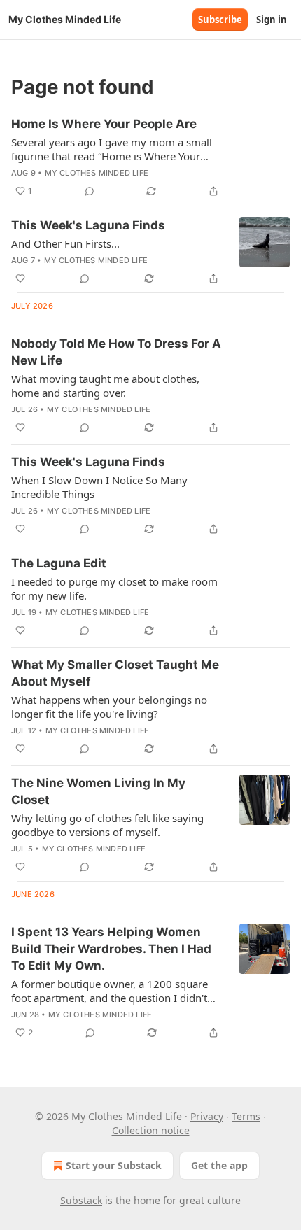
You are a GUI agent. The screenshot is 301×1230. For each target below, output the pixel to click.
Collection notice (151, 1130)
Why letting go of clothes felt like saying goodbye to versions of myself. (107, 825)
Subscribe (220, 19)
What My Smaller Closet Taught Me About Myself (115, 673)
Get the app (219, 1165)
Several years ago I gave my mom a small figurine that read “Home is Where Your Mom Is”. (111, 149)
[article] (150, 157)
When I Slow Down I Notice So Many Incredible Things (99, 487)
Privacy (206, 1116)
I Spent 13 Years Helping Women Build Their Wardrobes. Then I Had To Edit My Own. (111, 949)
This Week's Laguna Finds (88, 225)
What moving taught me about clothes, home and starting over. (105, 386)
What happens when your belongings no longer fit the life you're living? (109, 707)
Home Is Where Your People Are (104, 124)
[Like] (20, 278)
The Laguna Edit (58, 563)
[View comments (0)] (89, 191)
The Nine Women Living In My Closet (98, 791)
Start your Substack (114, 1165)
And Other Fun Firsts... (65, 243)
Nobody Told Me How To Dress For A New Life (116, 352)
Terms (246, 1116)
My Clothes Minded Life (96, 173)
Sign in (271, 19)
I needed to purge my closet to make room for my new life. (114, 588)
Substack (81, 1200)
